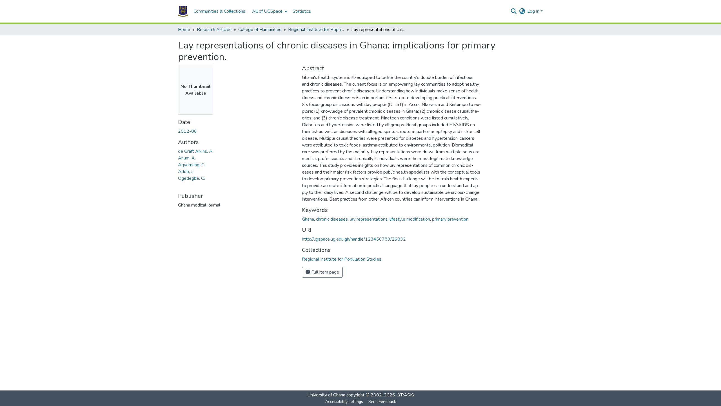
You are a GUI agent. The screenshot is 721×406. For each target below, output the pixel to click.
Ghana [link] (308, 219)
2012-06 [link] (187, 131)
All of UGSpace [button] (267, 11)
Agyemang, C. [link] (191, 165)
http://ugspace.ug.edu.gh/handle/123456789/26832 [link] (354, 239)
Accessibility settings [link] (344, 401)
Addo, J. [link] (185, 171)
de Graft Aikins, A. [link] (195, 151)
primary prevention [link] (450, 219)
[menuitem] (269, 11)
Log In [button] (533, 11)
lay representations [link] (369, 219)
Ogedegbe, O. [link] (191, 178)
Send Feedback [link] (382, 401)
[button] (183, 11)
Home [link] (184, 29)
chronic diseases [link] (332, 219)
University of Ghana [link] (326, 395)
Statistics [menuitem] (302, 11)
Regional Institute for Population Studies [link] (316, 29)
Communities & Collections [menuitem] (219, 11)
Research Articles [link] (214, 29)
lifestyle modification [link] (410, 219)
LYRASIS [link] (405, 395)
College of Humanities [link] (259, 29)
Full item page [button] (324, 272)
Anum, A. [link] (187, 158)
